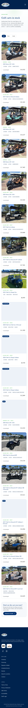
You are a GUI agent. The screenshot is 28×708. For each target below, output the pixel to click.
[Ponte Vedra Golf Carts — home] (5, 5)
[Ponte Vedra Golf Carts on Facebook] (2, 651)
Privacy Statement (5, 687)
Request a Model (5, 665)
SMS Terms (4, 690)
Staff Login (4, 696)
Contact (3, 676)
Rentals (3, 671)
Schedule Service (5, 668)
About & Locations (5, 674)
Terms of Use (4, 684)
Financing (3, 662)
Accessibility (4, 693)
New (8, 36)
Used (13, 36)
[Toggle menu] (25, 4)
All (4, 36)
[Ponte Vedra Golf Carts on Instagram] (6, 651)
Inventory (3, 659)
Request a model (9, 613)
